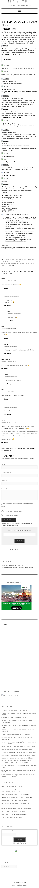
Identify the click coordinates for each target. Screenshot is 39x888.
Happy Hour (18, 247)
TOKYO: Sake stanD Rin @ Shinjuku (12, 789)
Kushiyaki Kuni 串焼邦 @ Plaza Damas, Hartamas (20, 232)
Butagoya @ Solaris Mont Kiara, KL (16, 241)
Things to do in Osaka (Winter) (11, 718)
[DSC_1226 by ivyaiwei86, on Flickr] (5, 178)
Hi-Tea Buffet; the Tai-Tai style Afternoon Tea (16, 725)
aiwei (7, 245)
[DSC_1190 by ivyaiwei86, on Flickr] (5, 86)
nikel (3, 389)
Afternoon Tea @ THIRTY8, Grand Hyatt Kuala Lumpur (18, 770)
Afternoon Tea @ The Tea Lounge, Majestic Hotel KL (18, 720)
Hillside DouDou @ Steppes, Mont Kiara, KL (15, 800)
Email (13, 28)
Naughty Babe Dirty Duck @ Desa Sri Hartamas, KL (17, 765)
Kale (25, 882)
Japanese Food (28, 247)
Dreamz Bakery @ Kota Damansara (12, 749)
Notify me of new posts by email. (10, 515)
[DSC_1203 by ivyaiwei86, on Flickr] (5, 141)
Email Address (6, 472)
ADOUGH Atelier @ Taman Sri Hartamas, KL (14, 811)
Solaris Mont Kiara (6, 248)
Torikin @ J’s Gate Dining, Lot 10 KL (16, 237)
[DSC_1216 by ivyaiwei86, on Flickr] (5, 129)
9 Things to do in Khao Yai (10, 710)
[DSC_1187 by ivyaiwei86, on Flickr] (5, 65)
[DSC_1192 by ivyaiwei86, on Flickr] (5, 78)
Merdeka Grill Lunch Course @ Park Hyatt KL (15, 814)
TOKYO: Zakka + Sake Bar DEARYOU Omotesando (16, 809)
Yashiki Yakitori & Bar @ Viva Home (16, 221)
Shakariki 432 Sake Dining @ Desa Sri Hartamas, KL (20, 233)
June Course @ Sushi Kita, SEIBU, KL (12, 817)
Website (4, 480)
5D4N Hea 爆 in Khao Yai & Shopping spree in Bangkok (18, 730)
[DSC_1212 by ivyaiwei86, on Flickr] (5, 165)
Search (19, 540)
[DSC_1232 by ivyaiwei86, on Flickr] (5, 46)
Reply (6, 288)
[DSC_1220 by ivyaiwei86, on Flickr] (5, 159)
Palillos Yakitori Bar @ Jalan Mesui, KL (16, 235)
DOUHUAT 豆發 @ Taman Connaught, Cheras (15, 794)
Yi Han (3, 326)
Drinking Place (11, 247)
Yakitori (12, 248)
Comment (4, 488)
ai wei (6, 344)
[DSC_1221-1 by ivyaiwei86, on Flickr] (6, 153)
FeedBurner (23, 843)
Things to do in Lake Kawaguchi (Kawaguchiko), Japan (19, 713)
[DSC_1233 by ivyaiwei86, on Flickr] (5, 184)
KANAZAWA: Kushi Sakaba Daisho (12, 806)
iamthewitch (6, 359)
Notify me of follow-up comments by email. (13, 511)
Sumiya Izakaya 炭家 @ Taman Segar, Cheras (18, 239)
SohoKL (34, 247)
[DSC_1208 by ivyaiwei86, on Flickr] (5, 172)
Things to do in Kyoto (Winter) (11, 734)
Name (3, 464)
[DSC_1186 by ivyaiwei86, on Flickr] (5, 96)
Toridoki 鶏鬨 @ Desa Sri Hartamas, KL (17, 222)
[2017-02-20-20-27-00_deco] (10, 695)
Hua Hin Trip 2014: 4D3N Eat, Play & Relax (14, 746)
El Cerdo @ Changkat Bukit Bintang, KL (14, 755)
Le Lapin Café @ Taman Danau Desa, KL (13, 758)
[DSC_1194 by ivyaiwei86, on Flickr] (5, 120)
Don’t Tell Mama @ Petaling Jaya (12, 786)
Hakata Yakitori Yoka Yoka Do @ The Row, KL (15, 803)
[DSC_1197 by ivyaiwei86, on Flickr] (5, 71)
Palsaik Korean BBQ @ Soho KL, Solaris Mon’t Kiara (17, 737)
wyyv (3, 420)
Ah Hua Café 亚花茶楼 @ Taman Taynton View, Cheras (18, 797)
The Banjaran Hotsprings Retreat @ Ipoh (14, 752)
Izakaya (23, 247)
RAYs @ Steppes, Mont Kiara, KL (11, 792)
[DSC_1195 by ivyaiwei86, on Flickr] (5, 109)
